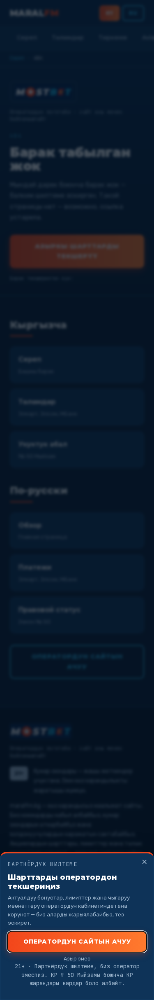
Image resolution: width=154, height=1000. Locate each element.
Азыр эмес (77, 959)
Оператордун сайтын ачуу (77, 941)
